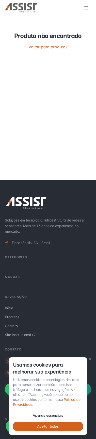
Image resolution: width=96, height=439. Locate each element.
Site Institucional (18, 335)
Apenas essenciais (48, 415)
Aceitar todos (48, 426)
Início (9, 308)
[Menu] (86, 8)
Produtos (12, 317)
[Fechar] (90, 359)
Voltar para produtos (48, 46)
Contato (11, 326)
